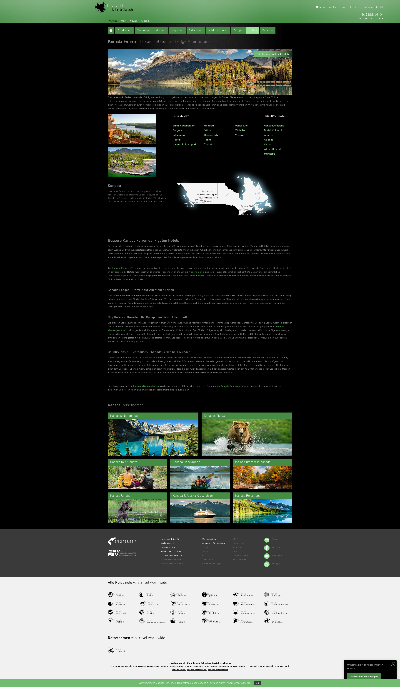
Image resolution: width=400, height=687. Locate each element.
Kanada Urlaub (213, 257)
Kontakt (380, 7)
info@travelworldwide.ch (172, 559)
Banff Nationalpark (184, 125)
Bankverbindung (240, 555)
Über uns (353, 7)
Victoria (239, 134)
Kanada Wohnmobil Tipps (197, 666)
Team (342, 7)
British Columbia (273, 130)
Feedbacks (367, 7)
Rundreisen (124, 30)
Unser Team (207, 559)
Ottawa (208, 130)
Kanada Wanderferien (218, 669)
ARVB (235, 539)
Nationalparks (196, 271)
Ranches (268, 30)
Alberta (268, 134)
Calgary (177, 130)
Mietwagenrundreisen (151, 30)
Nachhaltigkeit (239, 559)
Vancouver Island (274, 125)
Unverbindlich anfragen (364, 676)
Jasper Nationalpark (184, 144)
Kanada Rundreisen (120, 666)
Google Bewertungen (211, 563)
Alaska (145, 21)
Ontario (268, 144)
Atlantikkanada (273, 149)
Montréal (209, 125)
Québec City (211, 134)
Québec (268, 139)
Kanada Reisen (120, 268)
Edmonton (179, 134)
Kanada (113, 21)
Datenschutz (238, 543)
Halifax (177, 139)
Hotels (252, 30)
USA (123, 21)
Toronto (208, 144)
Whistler (240, 130)
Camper (238, 30)
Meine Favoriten (328, 7)
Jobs (235, 551)
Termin (205, 551)
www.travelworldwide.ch (172, 563)
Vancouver (241, 125)
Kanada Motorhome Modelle (224, 666)
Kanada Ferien (179, 669)
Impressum (238, 547)
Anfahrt (205, 555)
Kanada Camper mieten (172, 666)
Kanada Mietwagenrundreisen (145, 666)
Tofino (208, 139)
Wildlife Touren (218, 30)
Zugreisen (177, 30)
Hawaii (134, 21)
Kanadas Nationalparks (146, 386)
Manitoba (269, 153)
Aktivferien (196, 30)
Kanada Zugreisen (230, 386)
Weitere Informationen (239, 683)
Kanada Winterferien (197, 669)
